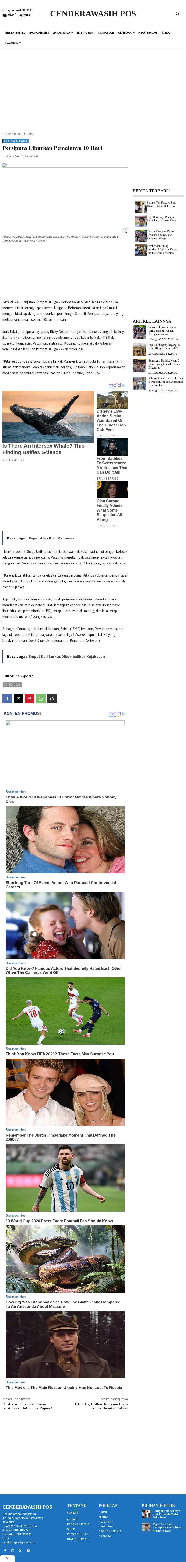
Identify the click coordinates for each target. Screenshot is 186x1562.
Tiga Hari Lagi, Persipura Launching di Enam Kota (161, 218)
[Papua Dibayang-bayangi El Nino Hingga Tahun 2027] (139, 349)
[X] (18, 698)
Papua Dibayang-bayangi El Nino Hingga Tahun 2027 (164, 346)
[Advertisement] (94, 87)
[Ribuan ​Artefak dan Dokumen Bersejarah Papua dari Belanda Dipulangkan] (139, 383)
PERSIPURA (12, 685)
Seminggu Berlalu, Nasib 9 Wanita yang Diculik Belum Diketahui (164, 364)
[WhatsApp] (41, 698)
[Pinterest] (29, 698)
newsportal (25, 675)
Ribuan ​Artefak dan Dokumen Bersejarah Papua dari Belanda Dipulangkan (165, 382)
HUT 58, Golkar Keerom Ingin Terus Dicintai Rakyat (101, 1406)
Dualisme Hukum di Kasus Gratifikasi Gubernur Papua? (27, 1406)
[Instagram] (13, 1550)
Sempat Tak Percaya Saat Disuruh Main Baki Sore (161, 204)
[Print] (52, 698)
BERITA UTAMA (24, 134)
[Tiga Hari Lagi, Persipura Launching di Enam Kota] (141, 221)
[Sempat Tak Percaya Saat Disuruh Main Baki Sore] (141, 207)
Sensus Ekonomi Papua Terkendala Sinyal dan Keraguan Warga (160, 235)
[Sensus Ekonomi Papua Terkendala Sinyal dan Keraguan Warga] (141, 236)
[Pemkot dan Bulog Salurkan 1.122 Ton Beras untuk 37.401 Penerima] (141, 250)
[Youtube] (28, 1550)
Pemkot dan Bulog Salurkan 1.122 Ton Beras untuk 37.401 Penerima (162, 249)
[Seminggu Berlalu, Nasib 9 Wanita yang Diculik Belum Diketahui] (139, 365)
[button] (177, 14)
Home (6, 134)
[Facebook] (7, 698)
